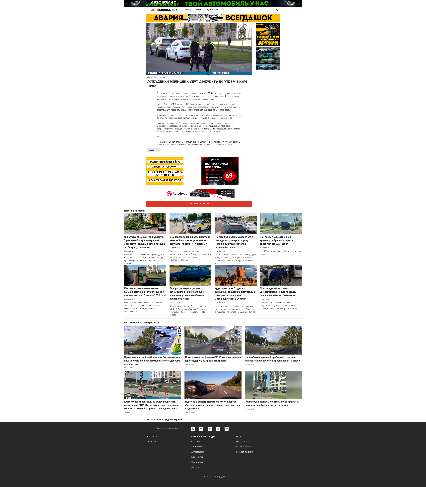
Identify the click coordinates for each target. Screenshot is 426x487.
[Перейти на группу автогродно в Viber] (218, 429)
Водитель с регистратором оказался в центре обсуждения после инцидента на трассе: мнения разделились (212, 405)
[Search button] (272, 10)
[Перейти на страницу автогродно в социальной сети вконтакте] (210, 429)
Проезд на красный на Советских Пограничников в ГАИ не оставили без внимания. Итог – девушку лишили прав (152, 360)
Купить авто (212, 10)
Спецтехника (197, 467)
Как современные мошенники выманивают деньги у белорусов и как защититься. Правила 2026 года (145, 292)
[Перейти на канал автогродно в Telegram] (201, 429)
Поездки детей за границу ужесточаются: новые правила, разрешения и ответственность (278, 292)
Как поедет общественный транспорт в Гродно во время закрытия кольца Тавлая (276, 240)
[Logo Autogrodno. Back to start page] (164, 9)
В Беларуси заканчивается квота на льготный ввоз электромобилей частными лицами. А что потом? (190, 240)
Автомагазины (198, 447)
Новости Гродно (153, 436)
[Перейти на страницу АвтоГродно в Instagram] (193, 429)
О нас (238, 436)
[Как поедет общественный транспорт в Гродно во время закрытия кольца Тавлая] (281, 223)
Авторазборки (197, 452)
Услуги (199, 10)
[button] (272, 9)
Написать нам (242, 441)
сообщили (165, 104)
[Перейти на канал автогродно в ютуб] (227, 429)
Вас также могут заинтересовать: (142, 322)
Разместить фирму (245, 452)
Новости (187, 10)
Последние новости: (134, 210)
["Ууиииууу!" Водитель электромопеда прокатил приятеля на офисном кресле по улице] (273, 384)
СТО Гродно (196, 441)
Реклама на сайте (244, 447)
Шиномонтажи (198, 457)
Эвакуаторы (197, 462)
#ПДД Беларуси (154, 150)
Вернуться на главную (199, 204)
